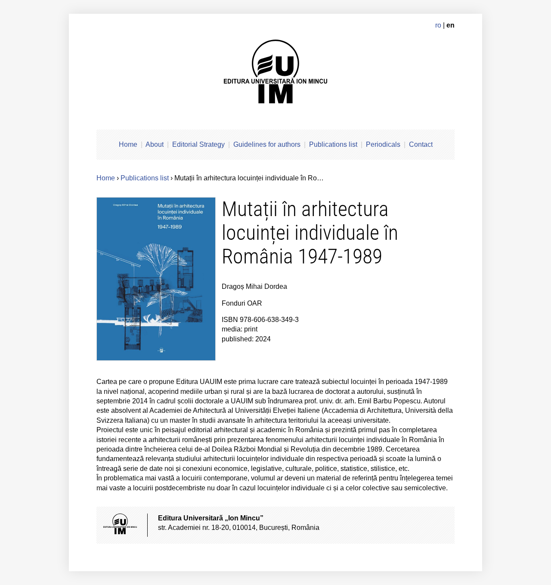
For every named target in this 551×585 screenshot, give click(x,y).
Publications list (333, 144)
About (154, 144)
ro (438, 25)
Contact (421, 144)
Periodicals (383, 144)
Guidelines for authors (266, 144)
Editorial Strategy (198, 144)
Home (128, 144)
